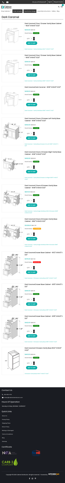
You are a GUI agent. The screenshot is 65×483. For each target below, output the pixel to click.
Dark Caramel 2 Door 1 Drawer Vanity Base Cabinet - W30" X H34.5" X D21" (43, 56)
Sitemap (4, 441)
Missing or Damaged (8, 430)
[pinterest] (35, 478)
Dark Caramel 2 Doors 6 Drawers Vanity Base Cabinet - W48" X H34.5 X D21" (41, 186)
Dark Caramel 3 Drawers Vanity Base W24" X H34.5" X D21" (43, 349)
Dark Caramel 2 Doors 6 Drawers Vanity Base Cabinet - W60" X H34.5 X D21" (41, 220)
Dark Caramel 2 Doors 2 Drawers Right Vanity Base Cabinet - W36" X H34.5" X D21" (43, 153)
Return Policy (5, 427)
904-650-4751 (3, 2)
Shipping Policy (6, 423)
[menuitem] (6, 11)
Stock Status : (29, 33)
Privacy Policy (5, 419)
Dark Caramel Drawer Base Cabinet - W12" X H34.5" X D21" (43, 254)
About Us (4, 416)
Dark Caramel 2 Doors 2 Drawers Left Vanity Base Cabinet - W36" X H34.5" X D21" (42, 119)
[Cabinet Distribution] (6, 7)
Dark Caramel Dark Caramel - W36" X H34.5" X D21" (43, 87)
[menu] (30, 11)
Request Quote (58, 2)
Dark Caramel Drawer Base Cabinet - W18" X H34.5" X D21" (43, 317)
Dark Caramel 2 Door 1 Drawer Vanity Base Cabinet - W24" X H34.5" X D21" (43, 24)
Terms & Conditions (7, 434)
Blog (3, 438)
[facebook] (29, 478)
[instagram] (32, 478)
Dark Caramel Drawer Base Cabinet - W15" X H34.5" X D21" (43, 285)
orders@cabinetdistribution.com (7, 2)
